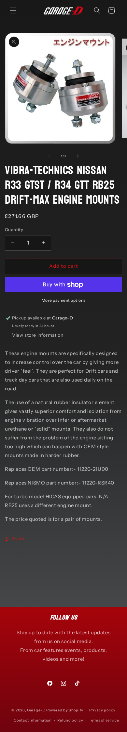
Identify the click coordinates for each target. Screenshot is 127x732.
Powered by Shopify (64, 710)
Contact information (32, 720)
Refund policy (70, 720)
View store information (37, 335)
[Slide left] (49, 156)
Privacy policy (102, 710)
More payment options (64, 300)
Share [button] (17, 538)
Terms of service (104, 720)
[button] (13, 10)
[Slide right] (78, 156)
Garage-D (36, 710)
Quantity (14, 229)
